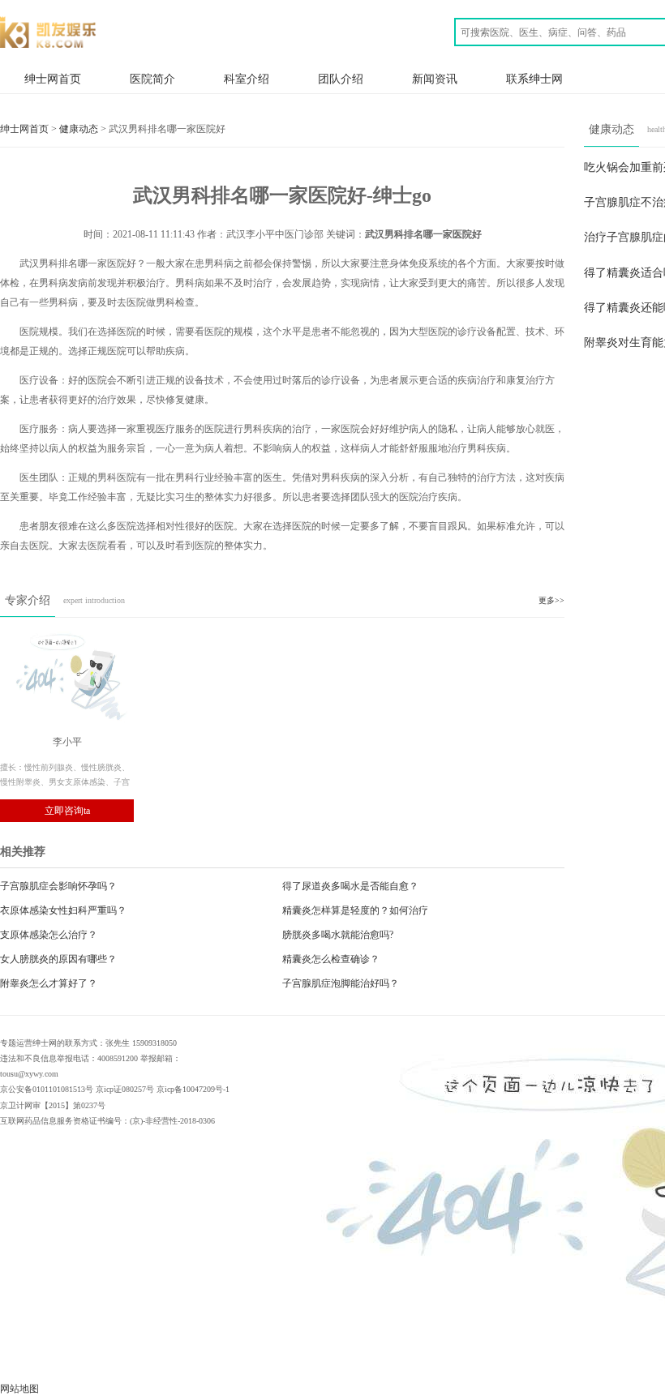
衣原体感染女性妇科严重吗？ (63, 910)
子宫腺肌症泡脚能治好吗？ (340, 983)
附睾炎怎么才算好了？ (48, 983)
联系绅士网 (534, 78)
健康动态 (78, 129)
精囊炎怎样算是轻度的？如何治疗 (355, 910)
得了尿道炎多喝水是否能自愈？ (350, 886)
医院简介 (152, 78)
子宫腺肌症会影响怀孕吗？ (58, 886)
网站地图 (19, 1388)
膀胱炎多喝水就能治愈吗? (337, 934)
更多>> (551, 600)
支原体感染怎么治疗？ (48, 934)
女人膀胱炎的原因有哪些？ (58, 959)
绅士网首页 (52, 78)
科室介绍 (246, 78)
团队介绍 (340, 78)
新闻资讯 (434, 78)
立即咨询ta (67, 810)
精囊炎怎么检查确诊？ (331, 959)
